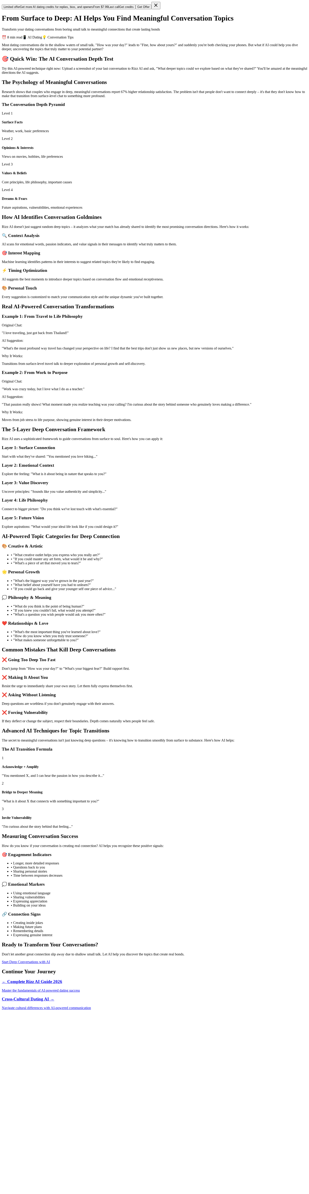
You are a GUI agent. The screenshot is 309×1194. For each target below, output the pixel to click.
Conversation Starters (26, 1131)
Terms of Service (23, 1182)
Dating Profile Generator (28, 1077)
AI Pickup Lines (22, 1081)
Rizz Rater (18, 1069)
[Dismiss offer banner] (155, 5)
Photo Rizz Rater (23, 1073)
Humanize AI (20, 1143)
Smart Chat (19, 1056)
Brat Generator (21, 1151)
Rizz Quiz (18, 1127)
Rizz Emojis (19, 1123)
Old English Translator (27, 1119)
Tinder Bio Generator (26, 1085)
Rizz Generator (22, 1093)
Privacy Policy (21, 1178)
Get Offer (143, 7)
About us (17, 1173)
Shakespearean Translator (29, 1115)
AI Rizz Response (24, 1060)
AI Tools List (20, 1135)
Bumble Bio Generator (27, 1089)
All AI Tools (20, 1097)
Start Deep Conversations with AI (26, 962)
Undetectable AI (22, 1147)
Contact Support (22, 1169)
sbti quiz (17, 1139)
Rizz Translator (22, 1065)
